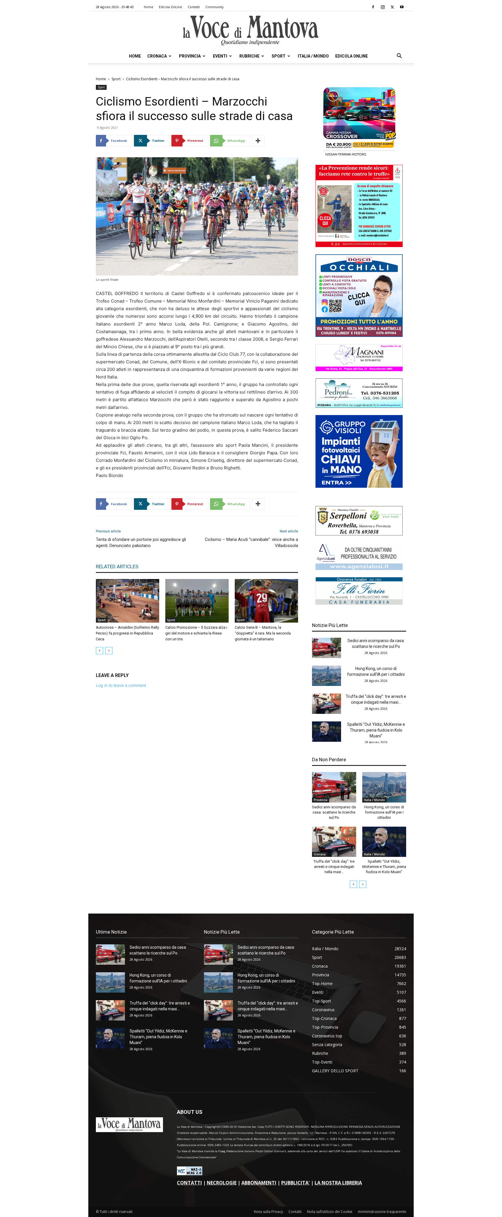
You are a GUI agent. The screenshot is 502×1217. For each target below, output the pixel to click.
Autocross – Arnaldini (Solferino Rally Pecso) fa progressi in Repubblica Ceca (127, 633)
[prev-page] (99, 650)
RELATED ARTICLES (117, 566)
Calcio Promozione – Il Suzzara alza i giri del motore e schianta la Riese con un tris (196, 633)
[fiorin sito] (359, 603)
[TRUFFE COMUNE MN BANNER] (359, 245)
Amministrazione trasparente (382, 1211)
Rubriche (249, 56)
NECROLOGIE (221, 1183)
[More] (258, 140)
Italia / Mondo (313, 56)
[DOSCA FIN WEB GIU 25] (359, 335)
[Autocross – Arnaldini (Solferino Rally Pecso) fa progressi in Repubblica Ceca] (127, 601)
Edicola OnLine (170, 7)
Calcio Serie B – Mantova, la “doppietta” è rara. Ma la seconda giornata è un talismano (263, 633)
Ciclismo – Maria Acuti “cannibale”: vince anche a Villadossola (251, 542)
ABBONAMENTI (258, 1183)
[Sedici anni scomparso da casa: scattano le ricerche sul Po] (326, 648)
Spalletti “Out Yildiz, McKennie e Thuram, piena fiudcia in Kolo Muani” (376, 730)
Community (214, 7)
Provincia (190, 56)
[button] (399, 56)
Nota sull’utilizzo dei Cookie (329, 1211)
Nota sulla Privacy (268, 1211)
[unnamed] (359, 568)
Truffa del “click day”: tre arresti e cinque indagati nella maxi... (333, 866)
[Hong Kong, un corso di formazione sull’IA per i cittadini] (326, 676)
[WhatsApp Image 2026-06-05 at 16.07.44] (359, 156)
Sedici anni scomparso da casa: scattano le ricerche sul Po (334, 812)
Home (148, 7)
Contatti (194, 7)
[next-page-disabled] (108, 650)
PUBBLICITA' (295, 1183)
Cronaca (157, 56)
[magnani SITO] (359, 369)
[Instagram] (382, 7)
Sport (279, 56)
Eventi (220, 56)
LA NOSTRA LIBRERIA (338, 1183)
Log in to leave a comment (121, 685)
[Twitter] (392, 7)
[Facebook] (373, 7)
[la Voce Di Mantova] (251, 31)
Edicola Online (351, 56)
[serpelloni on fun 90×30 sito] (359, 534)
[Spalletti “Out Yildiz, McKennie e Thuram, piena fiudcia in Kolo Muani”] (326, 731)
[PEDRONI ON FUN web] (359, 406)
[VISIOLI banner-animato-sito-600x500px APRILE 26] (359, 486)
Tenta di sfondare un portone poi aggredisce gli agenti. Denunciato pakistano (141, 542)
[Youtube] (401, 7)
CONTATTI (189, 1183)
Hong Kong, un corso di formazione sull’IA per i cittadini (384, 812)
